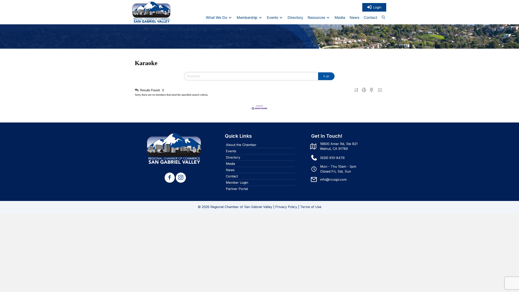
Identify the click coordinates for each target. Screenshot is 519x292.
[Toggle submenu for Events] (281, 17)
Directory (233, 157)
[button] (383, 17)
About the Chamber (241, 145)
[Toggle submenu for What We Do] (230, 17)
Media (230, 164)
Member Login (237, 182)
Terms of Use (310, 207)
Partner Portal (237, 189)
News (230, 170)
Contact (232, 176)
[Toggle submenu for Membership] (260, 17)
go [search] (327, 76)
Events (231, 151)
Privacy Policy (286, 207)
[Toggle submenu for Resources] (328, 17)
